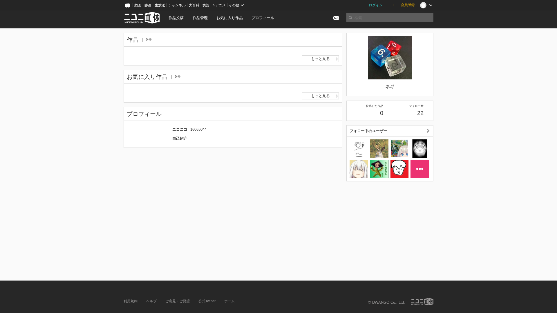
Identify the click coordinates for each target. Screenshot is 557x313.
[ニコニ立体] (422, 301)
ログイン (376, 5)
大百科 (194, 5)
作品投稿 (176, 18)
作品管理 (200, 18)
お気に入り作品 (229, 18)
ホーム (229, 301)
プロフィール (263, 18)
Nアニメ (219, 5)
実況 (205, 5)
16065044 (198, 129)
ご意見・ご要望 (177, 301)
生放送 (160, 5)
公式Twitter (207, 301)
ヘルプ (151, 301)
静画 (147, 5)
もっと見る (320, 59)
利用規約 (131, 301)
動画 (137, 5)
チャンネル (177, 5)
